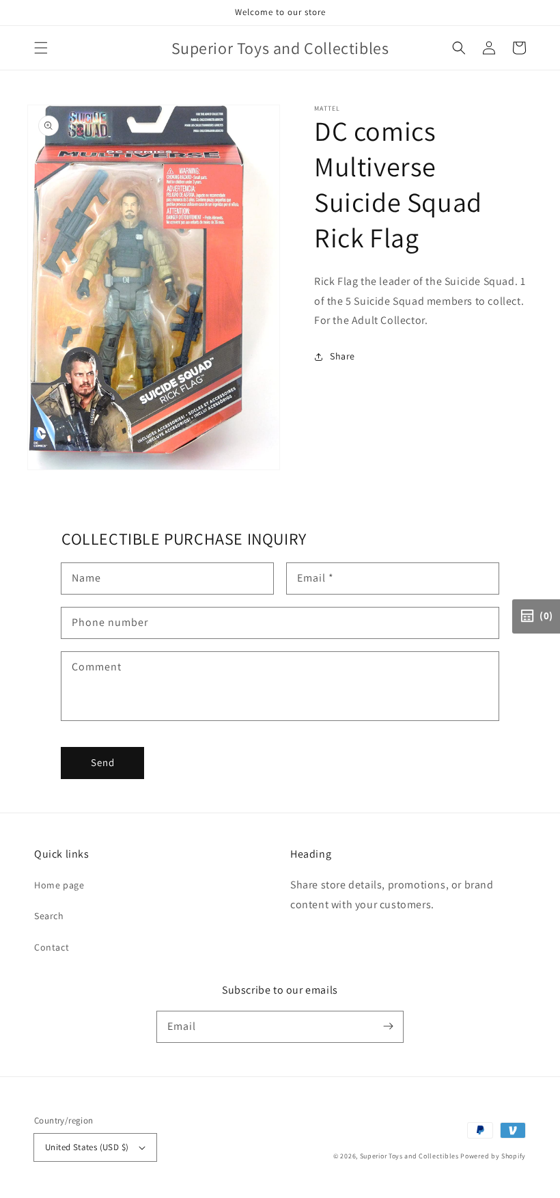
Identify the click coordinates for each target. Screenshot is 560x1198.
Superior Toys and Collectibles (409, 1156)
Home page (59, 885)
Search (49, 916)
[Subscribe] (388, 1026)
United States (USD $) (86, 1147)
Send (103, 762)
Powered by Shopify (493, 1156)
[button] (41, 48)
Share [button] (342, 356)
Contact (51, 947)
